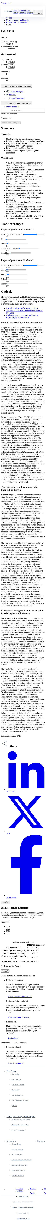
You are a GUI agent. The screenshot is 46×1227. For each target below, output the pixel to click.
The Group (12, 1071)
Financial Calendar (18, 1170)
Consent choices (23, 1218)
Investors (11, 1141)
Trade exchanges (16, 91)
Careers (41, 1141)
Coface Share (16, 1144)
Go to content (6, 3)
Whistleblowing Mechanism (23, 1207)
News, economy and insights (21, 1116)
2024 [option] (8, 926)
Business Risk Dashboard (21, 1120)
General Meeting (17, 1149)
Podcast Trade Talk (18, 1130)
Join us (14, 1106)
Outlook (12, 95)
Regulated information (19, 1165)
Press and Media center (20, 1125)
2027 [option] (8, 933)
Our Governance (17, 1095)
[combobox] (23, 110)
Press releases (17, 1155)
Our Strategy (16, 1074)
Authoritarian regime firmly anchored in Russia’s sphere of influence (22, 316)
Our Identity (16, 1090)
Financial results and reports (21, 1160)
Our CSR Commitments (20, 1100)
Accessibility (23, 1213)
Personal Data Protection (23, 1202)
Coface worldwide (18, 1085)
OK (11, 123)
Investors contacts (18, 1176)
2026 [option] (8, 931)
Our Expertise (16, 1079)
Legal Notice (23, 1196)
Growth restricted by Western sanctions (22, 308)
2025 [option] (8, 929)
